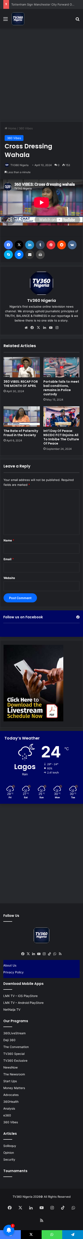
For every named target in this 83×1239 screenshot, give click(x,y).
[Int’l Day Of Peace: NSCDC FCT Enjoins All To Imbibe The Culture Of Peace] (61, 416)
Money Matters (14, 1088)
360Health (11, 1101)
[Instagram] (57, 327)
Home (11, 128)
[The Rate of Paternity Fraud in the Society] (22, 416)
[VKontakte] (72, 244)
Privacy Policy (13, 972)
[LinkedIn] (29, 244)
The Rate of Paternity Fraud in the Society (21, 433)
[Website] (26, 327)
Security (9, 1159)
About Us (9, 965)
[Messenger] (19, 254)
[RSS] (60, 954)
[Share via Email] (29, 254)
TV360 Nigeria (19, 165)
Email (9, 559)
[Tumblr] (40, 244)
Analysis (9, 1108)
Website (9, 578)
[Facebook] (8, 244)
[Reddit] (61, 244)
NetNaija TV (11, 1009)
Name (9, 540)
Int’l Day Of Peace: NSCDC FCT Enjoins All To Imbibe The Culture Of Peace (61, 437)
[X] (19, 244)
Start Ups (10, 1081)
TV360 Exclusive (15, 1060)
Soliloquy (9, 1146)
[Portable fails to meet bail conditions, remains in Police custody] (61, 367)
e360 (7, 1115)
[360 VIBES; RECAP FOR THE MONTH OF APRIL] (22, 367)
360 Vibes (26, 128)
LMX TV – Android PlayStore (23, 1002)
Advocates (11, 1095)
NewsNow (10, 1067)
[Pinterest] (50, 244)
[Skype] (8, 254)
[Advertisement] (41, 74)
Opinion (8, 1152)
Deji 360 (9, 1040)
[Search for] (77, 20)
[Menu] (5, 20)
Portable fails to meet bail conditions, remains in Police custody (61, 387)
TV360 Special (14, 1054)
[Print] (40, 254)
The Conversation (16, 1047)
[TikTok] (49, 954)
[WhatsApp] (55, 954)
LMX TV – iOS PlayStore (20, 996)
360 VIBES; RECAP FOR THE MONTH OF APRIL (21, 383)
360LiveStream (14, 1033)
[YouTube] (51, 327)
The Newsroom (14, 1074)
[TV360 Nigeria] (18, 18)
